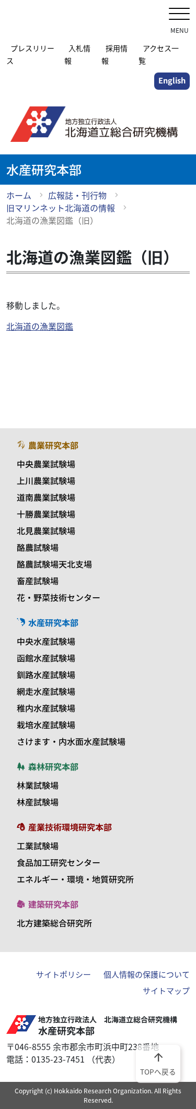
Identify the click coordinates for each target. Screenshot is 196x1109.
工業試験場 (38, 845)
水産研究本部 (53, 622)
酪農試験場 (38, 547)
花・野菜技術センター (58, 597)
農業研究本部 (53, 445)
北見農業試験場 (46, 530)
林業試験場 (38, 785)
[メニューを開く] (179, 14)
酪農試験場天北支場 (54, 564)
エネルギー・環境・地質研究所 (75, 879)
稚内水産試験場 (46, 708)
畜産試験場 (38, 580)
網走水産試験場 (46, 691)
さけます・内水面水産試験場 (71, 741)
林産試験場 (38, 801)
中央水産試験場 (46, 641)
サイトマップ (166, 990)
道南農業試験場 (46, 497)
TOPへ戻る (158, 1063)
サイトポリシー (63, 974)
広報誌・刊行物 (77, 195)
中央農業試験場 (46, 463)
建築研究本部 (53, 904)
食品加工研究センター (58, 862)
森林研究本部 (53, 766)
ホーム (18, 195)
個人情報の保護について (146, 974)
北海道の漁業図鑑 (39, 326)
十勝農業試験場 (46, 514)
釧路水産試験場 (46, 674)
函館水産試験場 (46, 658)
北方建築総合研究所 (54, 923)
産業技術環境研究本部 (70, 827)
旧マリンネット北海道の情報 (60, 207)
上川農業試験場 (46, 480)
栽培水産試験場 (46, 724)
